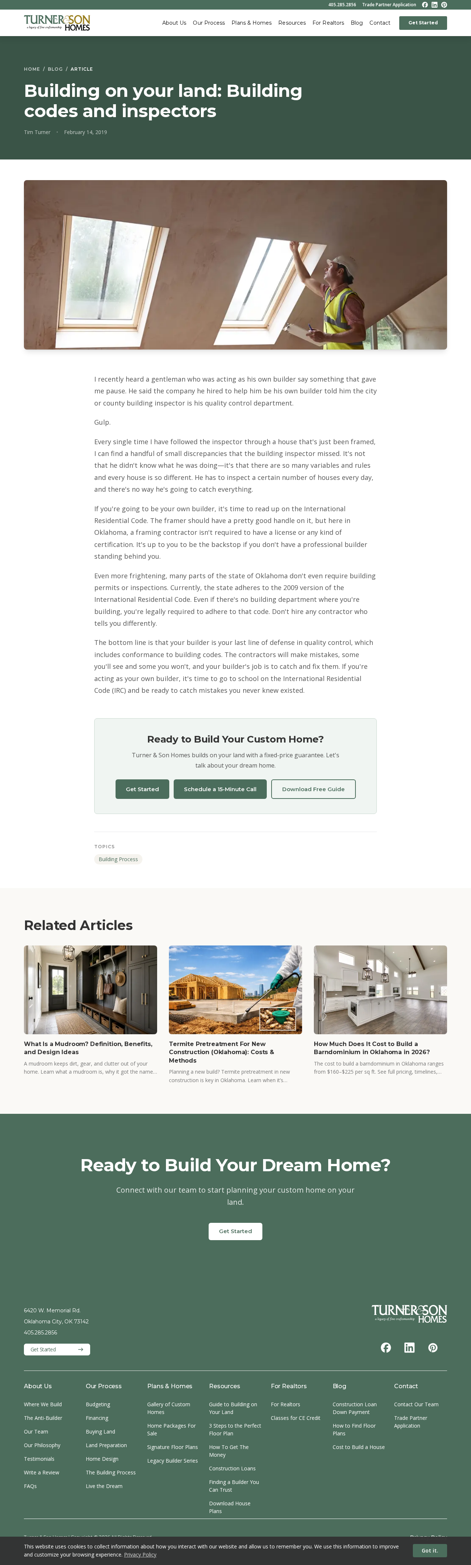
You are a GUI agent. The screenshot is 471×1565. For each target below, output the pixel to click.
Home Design (102, 1458)
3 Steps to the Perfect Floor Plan (235, 1429)
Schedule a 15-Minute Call (220, 789)
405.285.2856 (342, 5)
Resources (292, 23)
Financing (97, 1417)
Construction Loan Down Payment (355, 1408)
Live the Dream (104, 1485)
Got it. (430, 1550)
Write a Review (41, 1472)
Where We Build (43, 1404)
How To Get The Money (229, 1450)
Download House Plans (230, 1507)
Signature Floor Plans (172, 1446)
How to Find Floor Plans (354, 1429)
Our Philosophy (42, 1445)
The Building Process (111, 1472)
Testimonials (39, 1458)
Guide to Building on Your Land (233, 1408)
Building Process (118, 859)
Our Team (36, 1431)
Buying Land (100, 1431)
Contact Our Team (416, 1404)
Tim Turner (37, 132)
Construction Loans (232, 1468)
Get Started (423, 22)
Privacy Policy (140, 1554)
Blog (357, 23)
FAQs (30, 1485)
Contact (379, 23)
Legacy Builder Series (172, 1460)
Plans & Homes (251, 23)
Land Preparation (106, 1445)
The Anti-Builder (43, 1417)
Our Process (209, 23)
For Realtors (328, 23)
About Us (174, 23)
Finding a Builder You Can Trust (234, 1485)
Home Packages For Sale (171, 1429)
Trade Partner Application (389, 5)
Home (32, 69)
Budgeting (98, 1404)
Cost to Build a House (359, 1446)
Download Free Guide (313, 789)
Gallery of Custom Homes (168, 1408)
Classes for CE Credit (296, 1417)
